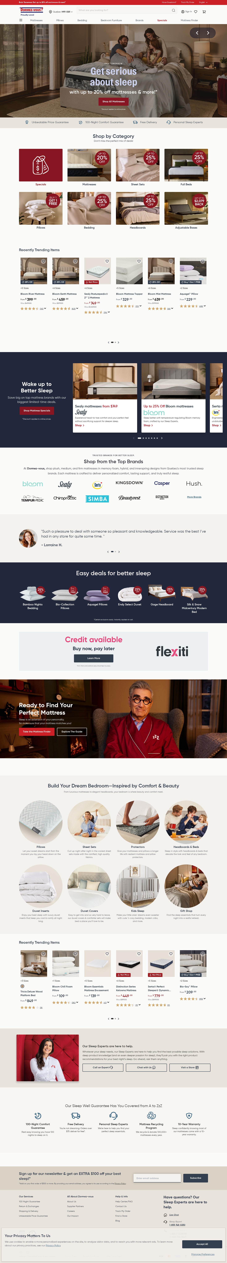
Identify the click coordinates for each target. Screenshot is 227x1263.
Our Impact (72, 1216)
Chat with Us (144, 1067)
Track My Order (122, 1211)
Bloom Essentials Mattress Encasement (96, 989)
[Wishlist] (196, 12)
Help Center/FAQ (123, 1202)
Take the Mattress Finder (36, 732)
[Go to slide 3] (146, 438)
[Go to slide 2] (143, 438)
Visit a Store (188, 1067)
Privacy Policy (120, 1184)
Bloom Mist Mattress (159, 294)
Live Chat (174, 1215)
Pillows (60, 20)
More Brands (194, 497)
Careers (71, 1211)
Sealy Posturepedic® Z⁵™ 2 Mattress (96, 296)
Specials (162, 20)
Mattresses (36, 20)
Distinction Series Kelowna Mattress (126, 989)
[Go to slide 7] (157, 438)
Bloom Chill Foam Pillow (62, 989)
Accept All (202, 1244)
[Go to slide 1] (139, 438)
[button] (197, 33)
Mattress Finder (189, 20)
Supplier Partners (75, 1206)
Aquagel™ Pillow (189, 294)
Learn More (93, 658)
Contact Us (120, 1206)
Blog (117, 1221)
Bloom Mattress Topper (129, 294)
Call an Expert (101, 1067)
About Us (71, 1202)
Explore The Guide (72, 732)
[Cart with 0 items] (204, 12)
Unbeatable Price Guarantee (33, 1216)
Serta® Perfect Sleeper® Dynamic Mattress (158, 989)
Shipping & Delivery (28, 1211)
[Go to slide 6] (154, 438)
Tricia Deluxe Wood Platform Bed (31, 994)
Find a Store (121, 1216)
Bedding (82, 20)
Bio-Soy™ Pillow (189, 987)
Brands (139, 20)
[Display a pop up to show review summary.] (45, 308)
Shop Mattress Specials (37, 411)
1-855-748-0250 (177, 1225)
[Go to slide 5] (151, 438)
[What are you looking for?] (173, 10)
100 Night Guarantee (29, 1202)
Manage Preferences (202, 1254)
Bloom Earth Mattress (64, 294)
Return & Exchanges (29, 1206)
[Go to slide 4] (148, 438)
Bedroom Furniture (111, 20)
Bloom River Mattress (32, 294)
